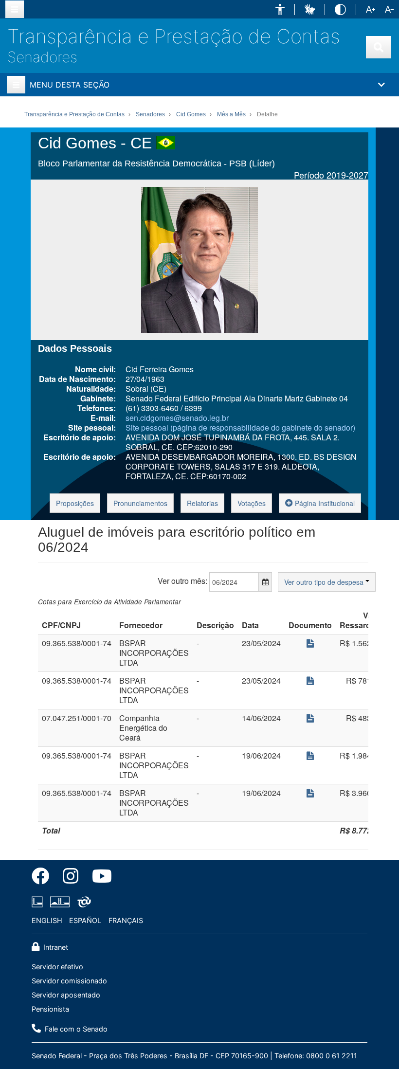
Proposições (75, 503)
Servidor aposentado (66, 995)
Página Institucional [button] (324, 503)
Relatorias (202, 503)
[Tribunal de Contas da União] (82, 901)
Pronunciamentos (140, 503)
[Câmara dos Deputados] (39, 901)
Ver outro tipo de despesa (324, 582)
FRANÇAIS (126, 920)
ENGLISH (47, 920)
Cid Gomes (191, 114)
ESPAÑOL (85, 920)
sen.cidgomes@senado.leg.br (177, 417)
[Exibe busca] (378, 47)
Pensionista (50, 1009)
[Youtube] (98, 878)
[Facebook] (44, 878)
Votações (251, 503)
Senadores (42, 57)
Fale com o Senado (75, 1029)
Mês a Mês (231, 114)
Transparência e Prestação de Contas (173, 36)
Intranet (54, 947)
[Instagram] (70, 878)
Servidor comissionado (69, 981)
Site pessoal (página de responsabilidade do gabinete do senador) (240, 427)
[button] (280, 9)
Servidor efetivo (57, 966)
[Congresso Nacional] (59, 901)
